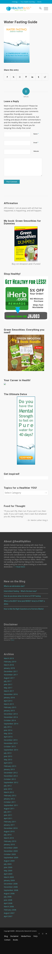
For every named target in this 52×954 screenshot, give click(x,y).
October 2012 (10, 779)
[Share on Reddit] (45, 77)
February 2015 (10, 707)
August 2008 (9, 893)
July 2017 (7, 681)
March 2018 (9, 665)
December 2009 (11, 847)
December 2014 (11, 714)
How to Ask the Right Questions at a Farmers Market (24, 609)
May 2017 (8, 687)
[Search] (39, 8)
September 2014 (11, 723)
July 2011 (7, 812)
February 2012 (10, 795)
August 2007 (9, 913)
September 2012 (11, 782)
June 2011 (8, 815)
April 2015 (8, 701)
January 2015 (9, 710)
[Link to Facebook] (39, 933)
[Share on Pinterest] (26, 77)
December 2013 (11, 740)
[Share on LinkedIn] (32, 77)
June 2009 (8, 867)
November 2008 (11, 887)
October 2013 (10, 746)
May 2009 (8, 870)
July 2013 (7, 753)
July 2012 (7, 785)
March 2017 (9, 691)
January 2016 (9, 697)
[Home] (21, 8)
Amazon (23, 263)
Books (39, 2)
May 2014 (8, 733)
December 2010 (11, 828)
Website (36, 151)
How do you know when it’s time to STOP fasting (22, 596)
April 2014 (8, 736)
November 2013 (11, 743)
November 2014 (11, 717)
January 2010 (9, 844)
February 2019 (10, 661)
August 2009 (9, 861)
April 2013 (8, 763)
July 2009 (7, 864)
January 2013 (9, 769)
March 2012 (9, 792)
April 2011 (8, 818)
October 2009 (10, 854)
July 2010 (7, 834)
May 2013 (8, 759)
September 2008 (11, 890)
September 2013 (11, 749)
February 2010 (10, 841)
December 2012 (11, 772)
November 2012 (11, 776)
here (12, 640)
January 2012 (9, 798)
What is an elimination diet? (14, 586)
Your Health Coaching (28, 2)
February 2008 (10, 910)
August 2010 (9, 831)
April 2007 (8, 916)
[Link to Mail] (46, 933)
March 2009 (9, 877)
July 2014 (7, 727)
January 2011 (9, 825)
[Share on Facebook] (7, 77)
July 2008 (7, 896)
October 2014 (10, 720)
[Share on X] (13, 77)
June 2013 (8, 756)
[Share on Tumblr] (39, 77)
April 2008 (8, 903)
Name (36, 134)
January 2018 (9, 668)
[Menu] (44, 8)
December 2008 (11, 883)
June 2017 (8, 684)
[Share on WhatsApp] (20, 77)
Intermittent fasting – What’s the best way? (20, 591)
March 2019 (9, 658)
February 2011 (10, 821)
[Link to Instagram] (43, 933)
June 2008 (8, 900)
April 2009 (8, 874)
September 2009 (11, 857)
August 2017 (9, 678)
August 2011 (9, 808)
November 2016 (11, 694)
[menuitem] (15, 1)
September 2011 (11, 805)
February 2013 (10, 766)
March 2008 (9, 906)
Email (35, 142)
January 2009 (9, 880)
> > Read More (19, 567)
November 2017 (11, 674)
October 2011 (10, 802)
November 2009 (11, 851)
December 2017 (11, 671)
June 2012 (8, 789)
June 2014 (8, 730)
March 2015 (9, 704)
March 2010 (9, 838)
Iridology (15, 2)
